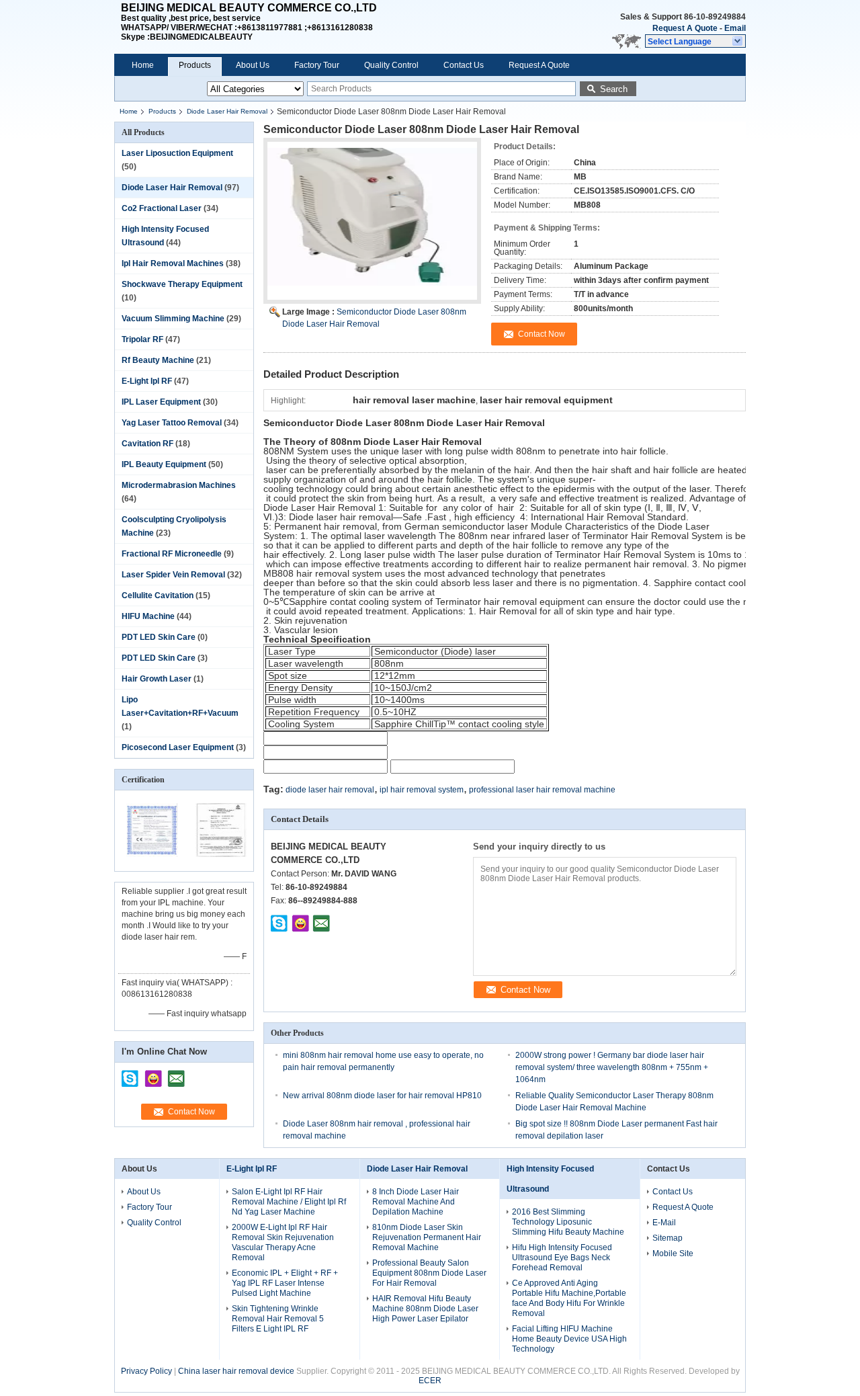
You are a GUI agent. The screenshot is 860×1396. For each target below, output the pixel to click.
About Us (252, 65)
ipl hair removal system (422, 789)
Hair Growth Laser (156, 679)
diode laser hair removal (330, 789)
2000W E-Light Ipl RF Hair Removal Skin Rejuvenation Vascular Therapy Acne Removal (283, 1242)
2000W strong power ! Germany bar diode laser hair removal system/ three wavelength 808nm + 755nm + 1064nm (611, 1067)
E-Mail (664, 1222)
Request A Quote (685, 28)
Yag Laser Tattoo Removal (172, 422)
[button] (695, 41)
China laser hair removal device (236, 1371)
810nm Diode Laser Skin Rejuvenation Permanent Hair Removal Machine (426, 1237)
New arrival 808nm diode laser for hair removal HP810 (382, 1095)
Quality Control (391, 65)
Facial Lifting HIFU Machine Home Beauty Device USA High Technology (569, 1339)
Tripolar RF (142, 339)
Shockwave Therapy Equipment (182, 284)
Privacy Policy (146, 1371)
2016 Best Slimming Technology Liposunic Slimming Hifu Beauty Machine (568, 1222)
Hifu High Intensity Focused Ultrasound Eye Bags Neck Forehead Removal (562, 1257)
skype (130, 1074)
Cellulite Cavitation (158, 595)
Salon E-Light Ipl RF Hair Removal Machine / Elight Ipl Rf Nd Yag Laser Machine (289, 1202)
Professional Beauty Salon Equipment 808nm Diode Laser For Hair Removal (429, 1273)
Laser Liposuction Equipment (177, 153)
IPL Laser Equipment (161, 402)
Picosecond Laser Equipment (178, 747)
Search (614, 89)
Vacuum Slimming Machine (173, 318)
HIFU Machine (148, 616)
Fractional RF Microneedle (172, 554)
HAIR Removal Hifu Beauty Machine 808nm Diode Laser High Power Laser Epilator (425, 1308)
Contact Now (191, 1111)
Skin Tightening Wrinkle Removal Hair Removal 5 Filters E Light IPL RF (278, 1318)
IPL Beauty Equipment (164, 464)
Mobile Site (672, 1253)
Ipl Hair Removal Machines (173, 263)
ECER (430, 1380)
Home (143, 65)
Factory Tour (316, 65)
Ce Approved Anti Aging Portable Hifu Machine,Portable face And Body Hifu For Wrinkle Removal (569, 1298)
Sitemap (667, 1238)
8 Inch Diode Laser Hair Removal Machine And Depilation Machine (415, 1202)
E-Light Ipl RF (147, 381)
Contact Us (463, 65)
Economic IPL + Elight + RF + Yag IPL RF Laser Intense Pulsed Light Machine (285, 1283)
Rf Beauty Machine (158, 360)
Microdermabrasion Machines (179, 485)
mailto (176, 1074)
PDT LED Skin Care (159, 637)
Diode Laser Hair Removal (227, 111)
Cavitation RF (147, 443)
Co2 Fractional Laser (162, 208)
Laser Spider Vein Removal (173, 574)
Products (195, 65)
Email (735, 28)
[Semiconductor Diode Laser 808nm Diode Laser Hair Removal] (372, 227)
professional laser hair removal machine (542, 789)
